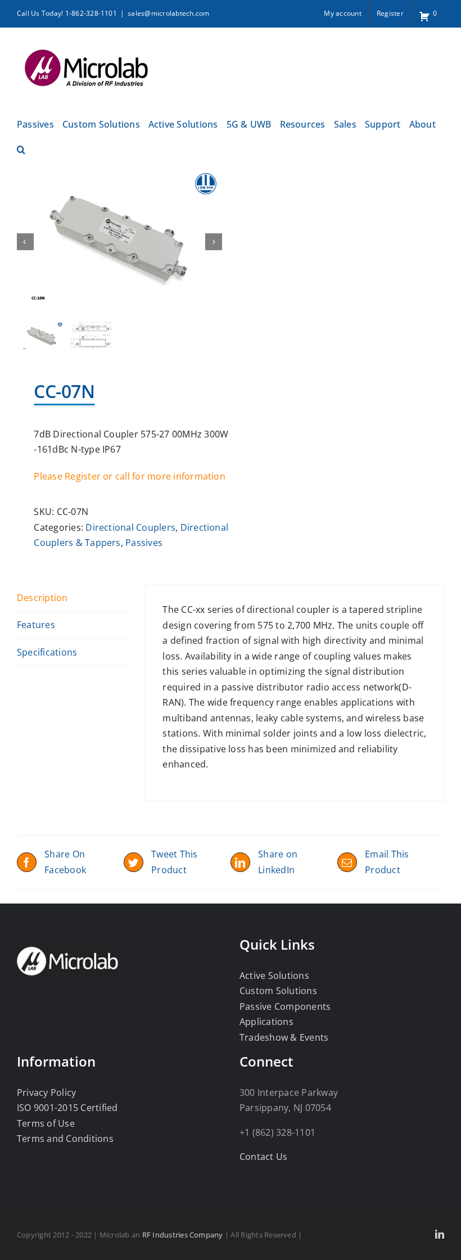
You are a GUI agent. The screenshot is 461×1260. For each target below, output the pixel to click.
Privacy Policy (46, 1092)
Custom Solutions (278, 990)
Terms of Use (46, 1123)
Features (36, 624)
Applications (266, 1021)
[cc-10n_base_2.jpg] (120, 242)
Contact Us (263, 1156)
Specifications (47, 652)
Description (42, 597)
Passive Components (285, 1006)
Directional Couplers (130, 527)
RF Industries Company (182, 1235)
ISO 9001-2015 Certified (67, 1107)
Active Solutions (274, 975)
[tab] (72, 598)
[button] (21, 148)
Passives (143, 542)
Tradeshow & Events (283, 1037)
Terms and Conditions (65, 1138)
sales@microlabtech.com (168, 13)
